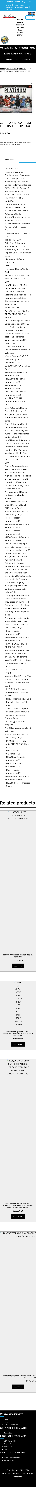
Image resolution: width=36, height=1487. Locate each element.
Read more (18, 966)
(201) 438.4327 (27, 2)
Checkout (9, 9)
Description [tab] (9, 159)
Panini (7, 54)
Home (2, 68)
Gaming (14, 54)
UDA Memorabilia (10, 1441)
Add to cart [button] (18, 1044)
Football (22, 68)
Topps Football (15, 144)
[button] (32, 83)
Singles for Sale (13, 60)
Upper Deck (23, 48)
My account (19, 7)
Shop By (13, 48)
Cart (26, 7)
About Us (9, 5)
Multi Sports (25, 54)
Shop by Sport (12, 68)
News (6, 1422)
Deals (6, 1449)
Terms (16, 5)
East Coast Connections (12, 1458)
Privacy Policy (9, 1460)
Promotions (8, 1447)
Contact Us (9, 7)
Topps (32, 48)
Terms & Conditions (11, 1425)
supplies (26, 60)
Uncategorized (25, 142)
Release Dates (9, 1444)
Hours (22, 5)
